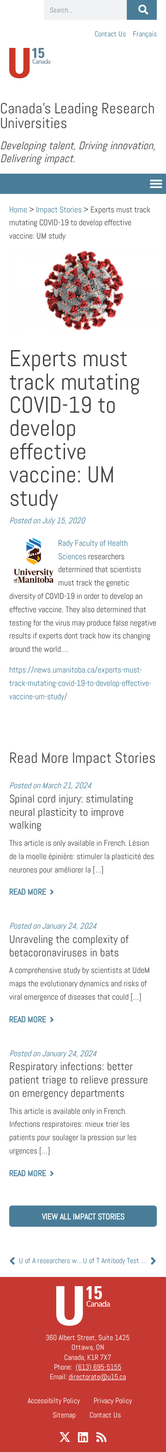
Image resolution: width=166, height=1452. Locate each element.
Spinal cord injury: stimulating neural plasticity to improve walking (71, 812)
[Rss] (101, 1437)
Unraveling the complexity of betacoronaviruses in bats (69, 946)
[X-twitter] (65, 1437)
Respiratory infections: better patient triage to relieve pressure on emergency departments (78, 1080)
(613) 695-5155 (98, 1367)
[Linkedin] (83, 1437)
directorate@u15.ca (97, 1377)
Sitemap (64, 1415)
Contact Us (110, 34)
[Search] (142, 10)
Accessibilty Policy (54, 1400)
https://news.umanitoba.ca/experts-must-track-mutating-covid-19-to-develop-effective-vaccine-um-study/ (80, 683)
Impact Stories (59, 209)
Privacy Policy (113, 1400)
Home (18, 209)
